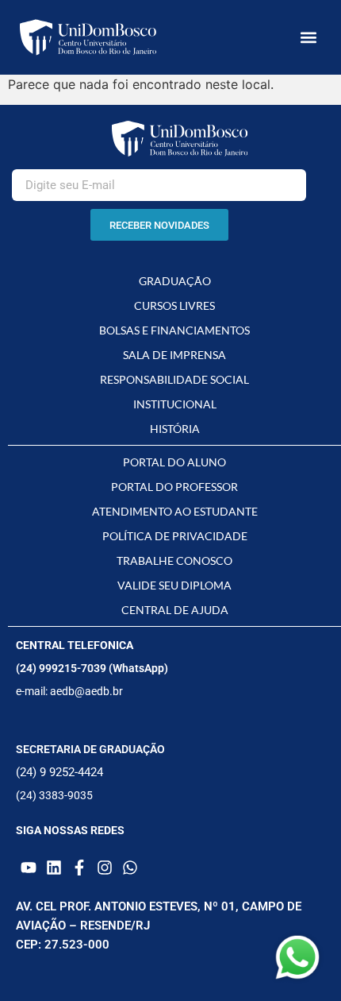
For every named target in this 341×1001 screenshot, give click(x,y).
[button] (308, 38)
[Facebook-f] (79, 867)
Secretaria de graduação (90, 749)
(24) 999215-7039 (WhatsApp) (92, 668)
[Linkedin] (54, 867)
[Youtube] (28, 867)
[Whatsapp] (130, 867)
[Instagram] (104, 867)
